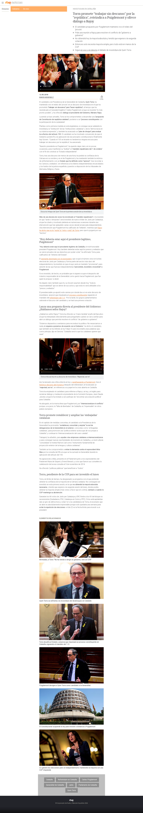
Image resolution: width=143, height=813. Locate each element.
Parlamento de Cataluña (88, 785)
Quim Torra (71, 790)
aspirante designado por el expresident (56, 259)
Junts (71, 785)
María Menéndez (46, 97)
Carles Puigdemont (89, 780)
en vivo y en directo (88, 50)
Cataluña (49, 780)
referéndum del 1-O (57, 298)
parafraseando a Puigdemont (83, 382)
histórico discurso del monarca (51, 385)
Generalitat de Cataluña (55, 785)
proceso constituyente (78, 295)
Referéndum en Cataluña (67, 780)
